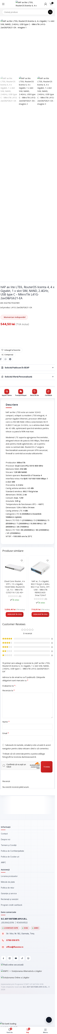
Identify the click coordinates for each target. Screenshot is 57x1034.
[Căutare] (50, 12)
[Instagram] (9, 958)
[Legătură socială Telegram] (10, 359)
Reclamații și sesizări (9, 899)
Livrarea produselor (9, 876)
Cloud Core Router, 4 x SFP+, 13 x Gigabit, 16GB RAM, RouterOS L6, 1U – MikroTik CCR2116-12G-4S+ (14, 587)
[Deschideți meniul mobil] (3, 4)
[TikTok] (22, 958)
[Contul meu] (45, 4)
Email (5, 733)
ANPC (3, 862)
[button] (14, 614)
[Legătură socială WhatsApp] (6, 359)
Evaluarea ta (8, 686)
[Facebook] (3, 958)
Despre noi (5, 839)
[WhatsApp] (28, 958)
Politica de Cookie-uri (10, 857)
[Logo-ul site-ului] (28, 3)
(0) (20, 596)
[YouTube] (15, 958)
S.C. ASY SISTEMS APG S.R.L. (35, 987)
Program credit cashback (11, 905)
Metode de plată (8, 882)
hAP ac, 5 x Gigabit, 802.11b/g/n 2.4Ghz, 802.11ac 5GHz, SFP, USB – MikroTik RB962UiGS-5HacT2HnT (40, 588)
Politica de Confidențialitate (12, 851)
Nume (6, 721)
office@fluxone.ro (14, 947)
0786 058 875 (12, 940)
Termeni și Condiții (8, 845)
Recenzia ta (8, 690)
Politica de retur (7, 888)
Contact (4, 834)
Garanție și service (9, 893)
